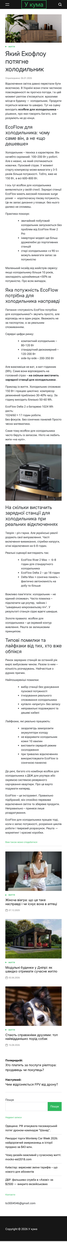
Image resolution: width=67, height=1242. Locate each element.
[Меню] (7, 4)
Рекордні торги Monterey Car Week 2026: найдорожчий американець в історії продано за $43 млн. (31, 1143)
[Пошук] (60, 4)
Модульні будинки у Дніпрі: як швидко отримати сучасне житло (31, 969)
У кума (33, 4)
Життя (11, 47)
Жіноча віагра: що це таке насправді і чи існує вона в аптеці (31, 902)
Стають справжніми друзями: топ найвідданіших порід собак (31, 1037)
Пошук (9, 1099)
